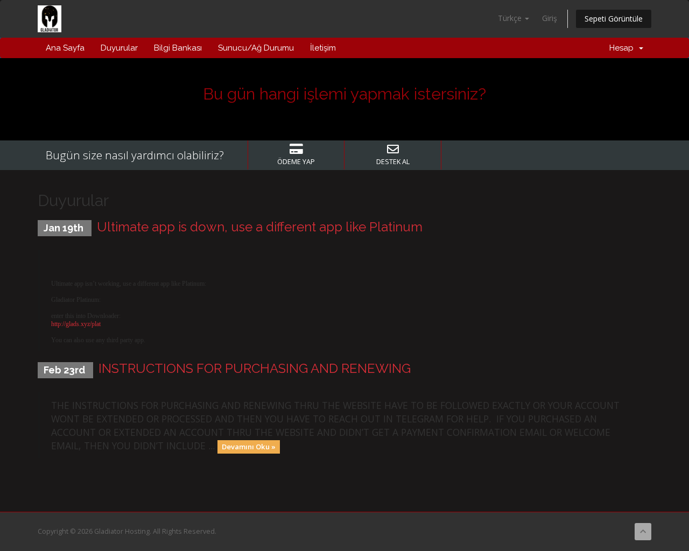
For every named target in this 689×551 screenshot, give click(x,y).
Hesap (623, 48)
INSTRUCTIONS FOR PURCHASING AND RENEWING (255, 368)
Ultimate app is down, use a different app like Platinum (260, 227)
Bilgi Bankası (178, 48)
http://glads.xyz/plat (76, 324)
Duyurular (119, 48)
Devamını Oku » (249, 446)
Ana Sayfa (65, 48)
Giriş (549, 18)
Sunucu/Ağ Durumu (256, 48)
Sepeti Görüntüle (614, 18)
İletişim (323, 48)
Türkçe (511, 18)
